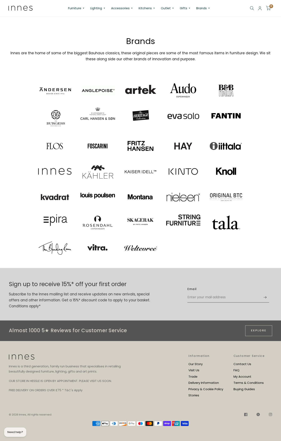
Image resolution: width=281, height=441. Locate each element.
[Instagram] (268, 415)
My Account (242, 376)
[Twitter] (258, 415)
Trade (192, 376)
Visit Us (193, 370)
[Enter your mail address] (265, 297)
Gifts (183, 8)
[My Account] (260, 8)
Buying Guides (244, 389)
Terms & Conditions (248, 383)
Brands (201, 8)
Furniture (74, 8)
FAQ (236, 370)
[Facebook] (246, 415)
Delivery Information (203, 383)
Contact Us (242, 364)
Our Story (195, 364)
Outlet (166, 8)
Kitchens (145, 8)
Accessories (120, 8)
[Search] (252, 8)
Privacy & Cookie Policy (205, 389)
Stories (193, 395)
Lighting (96, 8)
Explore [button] (258, 330)
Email (192, 289)
